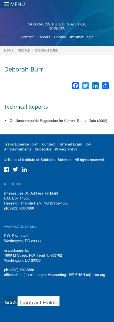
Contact (27, 36)
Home (8, 50)
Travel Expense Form (21, 144)
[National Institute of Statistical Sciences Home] (57, 13)
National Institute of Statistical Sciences (57, 26)
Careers (44, 36)
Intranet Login (82, 36)
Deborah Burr (46, 50)
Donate (60, 36)
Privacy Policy (66, 149)
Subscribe (43, 149)
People (24, 50)
